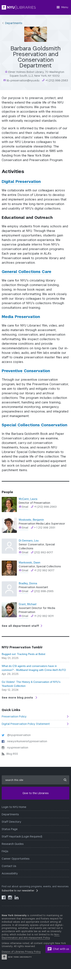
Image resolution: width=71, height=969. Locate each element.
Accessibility (10, 873)
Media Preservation (21, 316)
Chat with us (61, 949)
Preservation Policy (14, 716)
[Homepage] (19, 7)
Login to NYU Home (14, 807)
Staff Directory (11, 821)
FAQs (5, 851)
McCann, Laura (28, 498)
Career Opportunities (16, 858)
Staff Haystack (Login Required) (22, 836)
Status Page (10, 829)
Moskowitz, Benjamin (31, 519)
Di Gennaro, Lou (29, 540)
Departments (13, 23)
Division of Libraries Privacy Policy (21, 951)
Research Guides (13, 844)
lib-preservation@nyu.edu (22, 80)
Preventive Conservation (26, 370)
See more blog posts (18, 697)
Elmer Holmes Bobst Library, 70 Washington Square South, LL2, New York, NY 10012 (36, 73)
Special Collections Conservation (34, 425)
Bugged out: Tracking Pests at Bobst (23, 654)
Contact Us (9, 866)
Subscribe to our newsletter (18, 890)
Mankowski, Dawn (29, 562)
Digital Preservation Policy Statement (26, 724)
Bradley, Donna (28, 583)
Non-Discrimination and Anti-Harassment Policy (31, 936)
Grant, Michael (27, 604)
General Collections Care (26, 271)
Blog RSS (12, 753)
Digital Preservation (21, 181)
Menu (64, 7)
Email (25, 506)
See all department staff (20, 626)
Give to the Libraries (36, 793)
